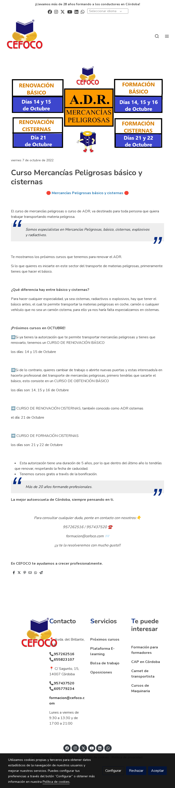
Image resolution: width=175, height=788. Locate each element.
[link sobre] (26, 634)
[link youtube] (69, 11)
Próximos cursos (104, 639)
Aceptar (157, 770)
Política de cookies (56, 782)
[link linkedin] (76, 11)
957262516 (64, 654)
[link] (25, 36)
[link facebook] (50, 11)
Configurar (113, 770)
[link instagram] (56, 11)
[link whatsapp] (83, 11)
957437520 (64, 683)
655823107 (64, 659)
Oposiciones (101, 672)
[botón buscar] (156, 36)
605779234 (64, 688)
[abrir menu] (166, 36)
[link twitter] (62, 11)
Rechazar (136, 770)
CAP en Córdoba (145, 661)
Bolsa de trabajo (104, 663)
